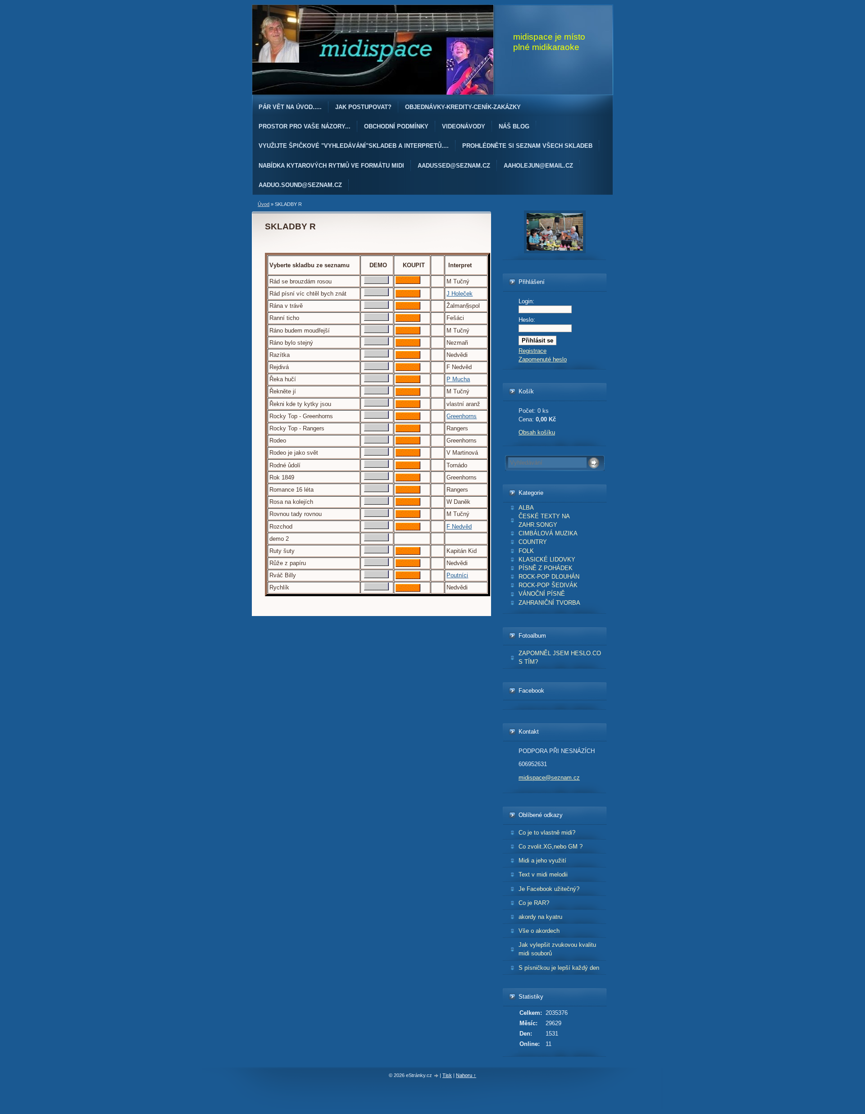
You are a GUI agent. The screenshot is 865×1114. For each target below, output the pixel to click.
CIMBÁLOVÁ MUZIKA (548, 533)
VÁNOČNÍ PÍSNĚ (542, 593)
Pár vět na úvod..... (290, 107)
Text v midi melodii (543, 874)
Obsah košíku (537, 432)
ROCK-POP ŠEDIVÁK (548, 585)
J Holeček (459, 293)
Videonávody (463, 126)
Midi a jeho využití (542, 860)
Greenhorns (461, 416)
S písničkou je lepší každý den (559, 967)
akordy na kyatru (540, 916)
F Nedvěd (459, 526)
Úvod (263, 204)
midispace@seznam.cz (549, 777)
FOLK (526, 551)
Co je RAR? (534, 902)
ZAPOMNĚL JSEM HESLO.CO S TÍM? (560, 657)
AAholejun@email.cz (538, 165)
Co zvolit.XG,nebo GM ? (551, 846)
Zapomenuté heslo (543, 359)
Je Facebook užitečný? (549, 889)
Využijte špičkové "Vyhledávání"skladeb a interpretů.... (354, 145)
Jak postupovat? (363, 107)
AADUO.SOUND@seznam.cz (300, 185)
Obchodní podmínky (396, 126)
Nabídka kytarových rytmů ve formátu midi (331, 165)
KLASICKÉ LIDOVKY (547, 559)
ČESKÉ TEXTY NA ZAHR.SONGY (544, 520)
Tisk (447, 1075)
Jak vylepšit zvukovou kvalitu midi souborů (557, 949)
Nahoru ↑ (466, 1075)
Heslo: (527, 319)
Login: (526, 301)
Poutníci (457, 575)
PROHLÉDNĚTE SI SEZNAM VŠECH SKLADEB (527, 145)
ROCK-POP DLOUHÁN (549, 576)
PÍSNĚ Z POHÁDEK (546, 568)
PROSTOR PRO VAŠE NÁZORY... (305, 126)
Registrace (532, 350)
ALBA (526, 507)
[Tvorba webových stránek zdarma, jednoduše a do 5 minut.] (436, 1076)
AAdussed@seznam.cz (454, 165)
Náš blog (514, 126)
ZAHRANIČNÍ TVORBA (549, 602)
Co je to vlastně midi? (547, 832)
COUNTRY (533, 542)
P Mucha (458, 379)
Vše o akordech (539, 930)
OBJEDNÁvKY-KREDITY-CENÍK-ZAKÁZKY (463, 107)
